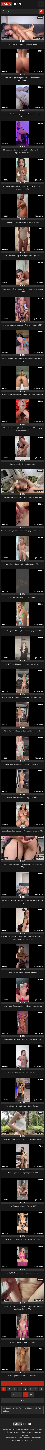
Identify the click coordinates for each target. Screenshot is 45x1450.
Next (22, 1400)
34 (31, 1395)
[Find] (41, 11)
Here (12, 4)
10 (19, 1395)
